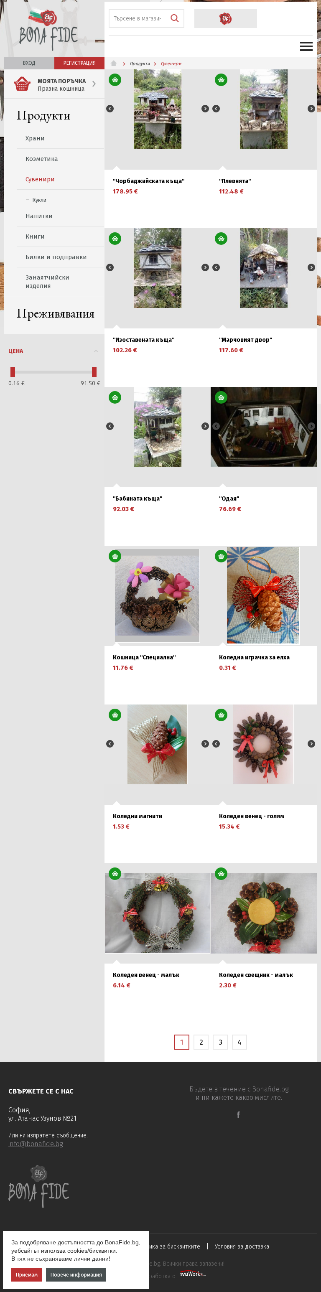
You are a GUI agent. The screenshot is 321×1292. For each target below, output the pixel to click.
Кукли (39, 200)
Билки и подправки (56, 257)
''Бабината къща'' (137, 499)
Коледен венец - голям (251, 816)
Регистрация (80, 63)
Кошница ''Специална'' (144, 657)
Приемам (26, 1275)
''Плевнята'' (235, 181)
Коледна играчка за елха (254, 657)
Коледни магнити (137, 816)
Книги (35, 236)
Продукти (43, 115)
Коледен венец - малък (146, 975)
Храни (35, 138)
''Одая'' (229, 499)
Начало (117, 63)
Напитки (39, 216)
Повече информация (76, 1275)
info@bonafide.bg (35, 1144)
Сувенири (40, 179)
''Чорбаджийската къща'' (148, 181)
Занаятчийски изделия (47, 282)
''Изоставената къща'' (143, 340)
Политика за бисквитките (166, 1246)
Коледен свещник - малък (256, 975)
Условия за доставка (242, 1246)
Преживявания (55, 313)
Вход (29, 63)
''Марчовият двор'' (245, 340)
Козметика (41, 159)
